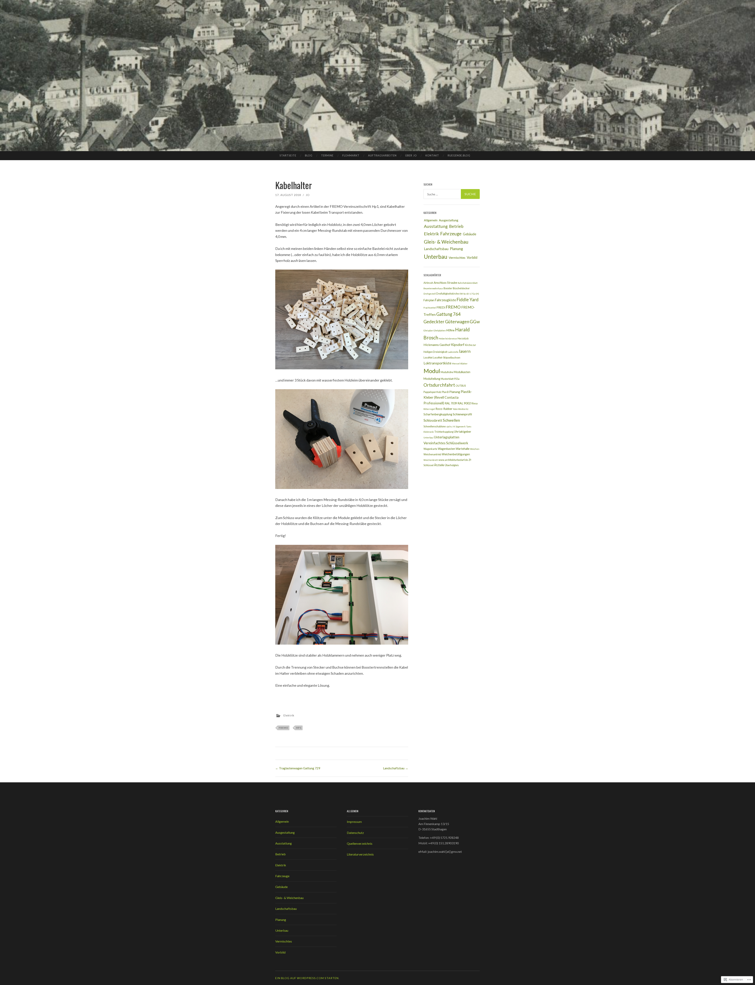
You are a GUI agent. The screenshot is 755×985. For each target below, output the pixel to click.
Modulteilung (432, 378)
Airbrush (428, 282)
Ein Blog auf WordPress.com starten (307, 978)
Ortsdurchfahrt (439, 385)
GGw (475, 321)
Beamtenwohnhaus (433, 288)
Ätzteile (439, 465)
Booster (448, 288)
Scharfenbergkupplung (438, 414)
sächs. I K (450, 426)
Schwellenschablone (435, 426)
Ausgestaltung (448, 220)
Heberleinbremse (448, 338)
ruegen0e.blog (459, 155)
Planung (456, 249)
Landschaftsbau (395, 768)
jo (308, 195)
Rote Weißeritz (460, 409)
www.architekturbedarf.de (453, 459)
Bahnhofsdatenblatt (468, 283)
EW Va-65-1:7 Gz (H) (469, 293)
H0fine (450, 330)
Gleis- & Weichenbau (446, 242)
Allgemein (430, 220)
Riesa (474, 403)
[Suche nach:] (452, 194)
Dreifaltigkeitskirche (447, 293)
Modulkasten (462, 372)
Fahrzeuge (450, 233)
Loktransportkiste (437, 363)
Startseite (288, 155)
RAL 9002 (464, 403)
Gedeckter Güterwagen (446, 321)
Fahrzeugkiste (445, 300)
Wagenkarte (430, 448)
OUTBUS (461, 385)
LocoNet (428, 357)
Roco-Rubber (444, 408)
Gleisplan (428, 330)
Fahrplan (429, 300)
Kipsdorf (457, 344)
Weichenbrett (431, 460)
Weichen (474, 449)
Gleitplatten (440, 330)
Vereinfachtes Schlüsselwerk (446, 443)
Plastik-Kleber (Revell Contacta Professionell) (448, 397)
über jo (411, 155)
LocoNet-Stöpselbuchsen (446, 357)
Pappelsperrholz (432, 392)
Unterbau (435, 256)
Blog (308, 155)
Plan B (445, 392)
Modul (432, 370)
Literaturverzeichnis (360, 854)
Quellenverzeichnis (359, 843)
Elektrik (289, 715)
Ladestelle (453, 352)
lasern (464, 351)
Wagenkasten (446, 448)
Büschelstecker (461, 288)
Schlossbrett (433, 420)
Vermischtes (457, 257)
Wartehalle (463, 448)
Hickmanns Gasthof (437, 345)
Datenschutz (355, 832)
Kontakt (432, 155)
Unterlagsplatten (446, 437)
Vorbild (472, 257)
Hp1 (298, 727)
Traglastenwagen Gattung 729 (297, 768)
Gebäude (469, 234)
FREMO (283, 727)
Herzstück (463, 338)
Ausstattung (436, 226)
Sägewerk (461, 426)
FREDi (440, 307)
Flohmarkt (350, 155)
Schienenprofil (462, 414)
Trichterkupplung (443, 431)
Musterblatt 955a (450, 378)
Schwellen (451, 420)
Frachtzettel (430, 307)
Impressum (354, 821)
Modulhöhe (447, 372)
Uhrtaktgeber (462, 431)
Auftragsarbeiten (382, 155)
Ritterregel (429, 409)
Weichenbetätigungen (456, 454)
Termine (327, 155)
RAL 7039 (451, 403)
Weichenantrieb (432, 454)
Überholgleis (452, 465)
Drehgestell (430, 293)
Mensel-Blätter (460, 363)
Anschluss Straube (445, 282)
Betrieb (456, 226)
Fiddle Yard (468, 299)
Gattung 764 (448, 314)
